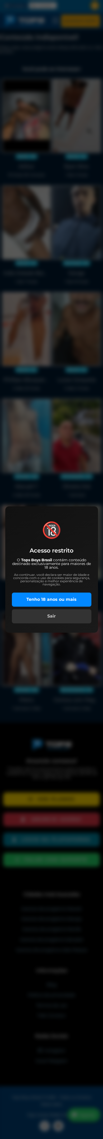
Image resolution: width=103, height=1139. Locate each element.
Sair (51, 616)
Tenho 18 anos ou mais (51, 599)
